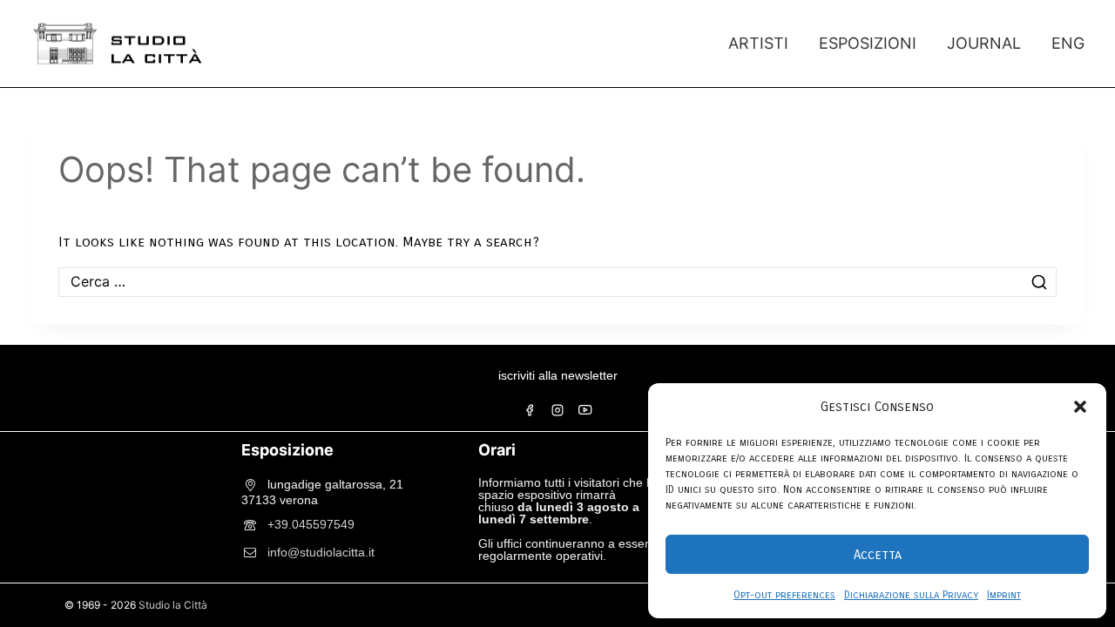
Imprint (1004, 595)
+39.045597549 (311, 523)
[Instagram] (557, 410)
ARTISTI (758, 43)
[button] (1080, 406)
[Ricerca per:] (557, 281)
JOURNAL (984, 43)
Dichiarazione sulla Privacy (911, 595)
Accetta (878, 555)
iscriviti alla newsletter (558, 375)
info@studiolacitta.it (321, 551)
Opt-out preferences (784, 595)
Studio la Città (173, 604)
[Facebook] (529, 410)
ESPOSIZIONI (867, 43)
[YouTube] (585, 410)
